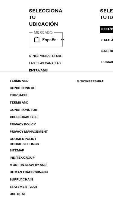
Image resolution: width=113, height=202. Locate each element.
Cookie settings (24, 144)
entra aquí (38, 70)
